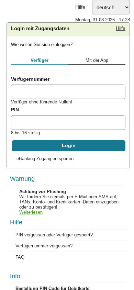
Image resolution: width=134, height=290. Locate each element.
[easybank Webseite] (67, 16)
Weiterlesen (31, 243)
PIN (15, 141)
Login (69, 177)
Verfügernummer (30, 110)
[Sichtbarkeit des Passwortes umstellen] (120, 155)
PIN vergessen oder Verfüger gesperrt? (54, 266)
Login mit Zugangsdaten (40, 60)
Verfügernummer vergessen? (43, 277)
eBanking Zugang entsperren (45, 190)
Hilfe (80, 39)
